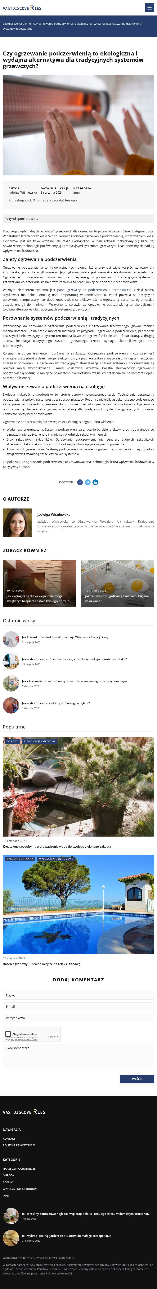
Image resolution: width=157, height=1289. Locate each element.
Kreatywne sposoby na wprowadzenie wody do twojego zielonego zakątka (57, 846)
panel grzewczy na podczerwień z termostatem (94, 290)
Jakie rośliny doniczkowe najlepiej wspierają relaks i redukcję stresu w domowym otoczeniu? (85, 1214)
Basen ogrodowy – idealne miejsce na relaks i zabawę (41, 964)
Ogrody (8, 1175)
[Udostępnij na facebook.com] (80, 482)
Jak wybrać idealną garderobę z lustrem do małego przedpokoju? (66, 1236)
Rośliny (8, 1182)
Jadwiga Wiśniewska (23, 192)
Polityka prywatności (19, 1145)
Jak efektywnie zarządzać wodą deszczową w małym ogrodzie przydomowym (74, 681)
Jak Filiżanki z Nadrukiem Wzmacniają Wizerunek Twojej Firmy (65, 637)
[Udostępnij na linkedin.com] (95, 482)
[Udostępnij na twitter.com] (88, 482)
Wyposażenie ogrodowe (20, 1189)
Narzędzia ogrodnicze (19, 1168)
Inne (76, 192)
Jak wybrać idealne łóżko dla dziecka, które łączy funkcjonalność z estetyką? (74, 659)
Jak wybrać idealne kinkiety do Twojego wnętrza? (56, 703)
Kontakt (9, 1138)
